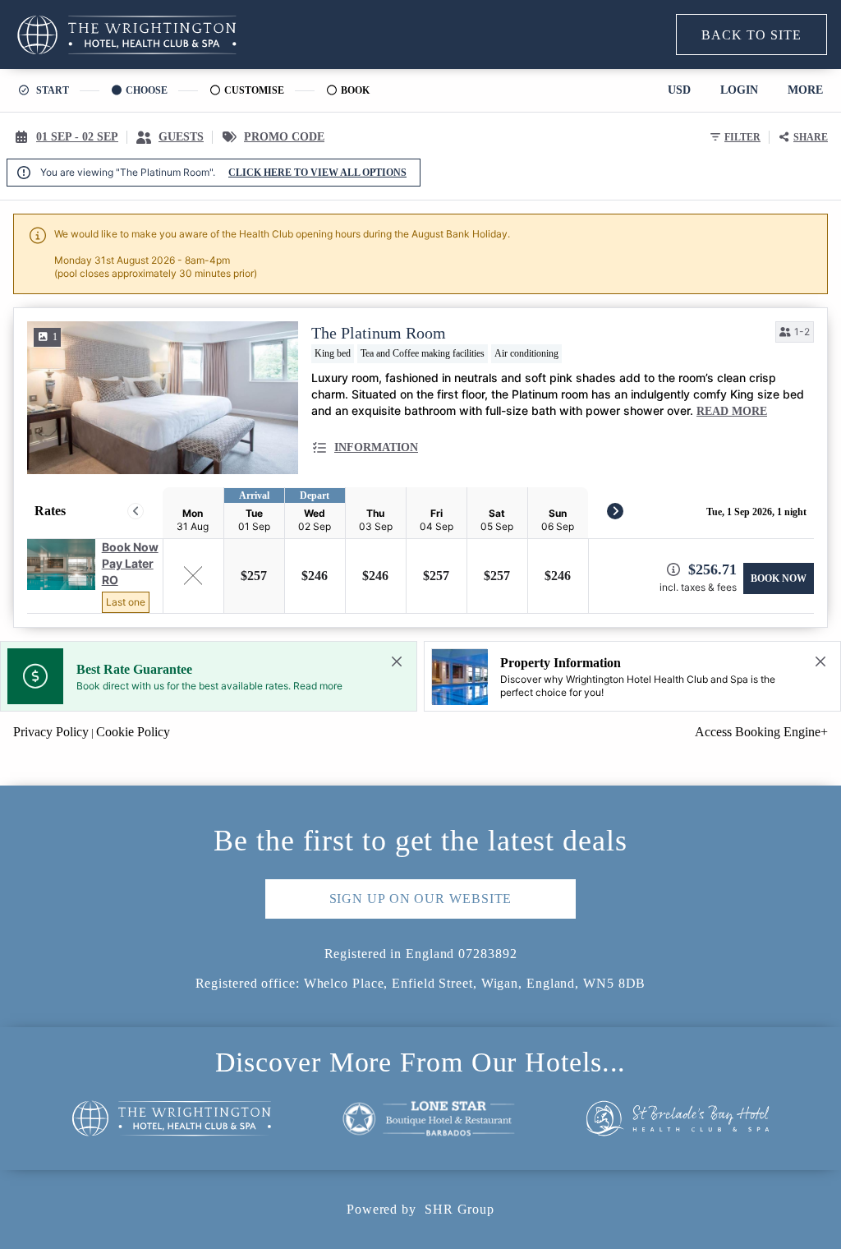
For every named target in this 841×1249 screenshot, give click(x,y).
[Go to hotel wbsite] (127, 35)
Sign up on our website (420, 899)
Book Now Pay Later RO (130, 563)
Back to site (751, 35)
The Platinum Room (378, 333)
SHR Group (459, 1209)
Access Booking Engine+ (761, 732)
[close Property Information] (820, 661)
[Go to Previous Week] (135, 511)
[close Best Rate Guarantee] (396, 661)
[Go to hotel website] (171, 1121)
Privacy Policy (51, 732)
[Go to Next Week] (615, 511)
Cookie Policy (133, 732)
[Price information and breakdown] (673, 569)
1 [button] (55, 337)
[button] (794, 332)
